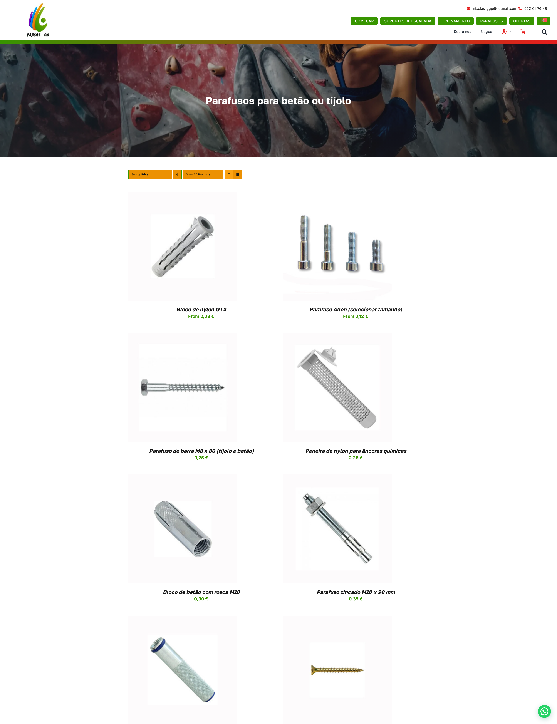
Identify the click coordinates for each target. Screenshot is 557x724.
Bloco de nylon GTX (201, 309)
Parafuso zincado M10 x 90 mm (356, 592)
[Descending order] (177, 174)
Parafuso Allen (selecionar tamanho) (355, 309)
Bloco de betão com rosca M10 (201, 592)
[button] (544, 32)
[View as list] (237, 174)
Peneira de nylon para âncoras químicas (355, 450)
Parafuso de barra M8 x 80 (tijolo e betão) (201, 450)
